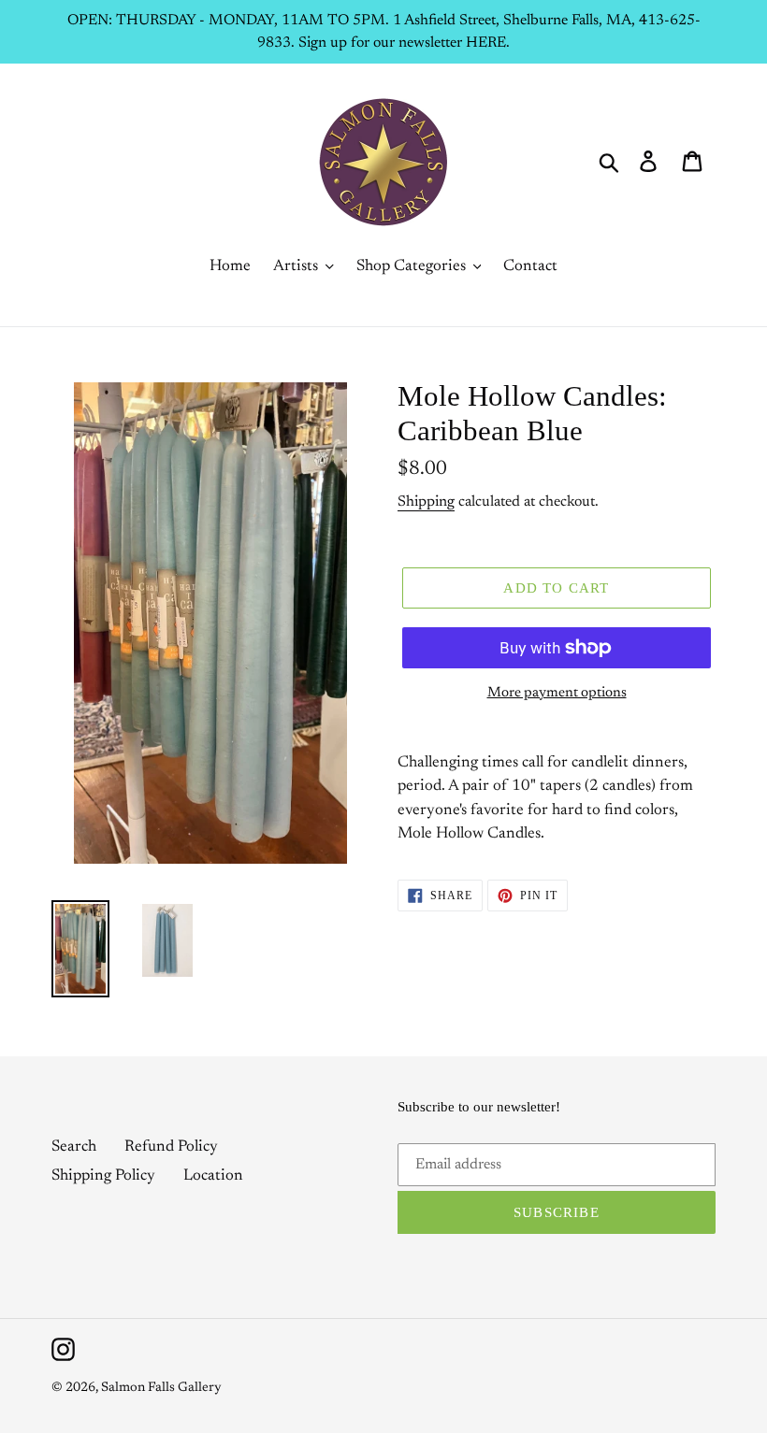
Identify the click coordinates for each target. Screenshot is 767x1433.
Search (73, 1147)
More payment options (557, 693)
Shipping (426, 501)
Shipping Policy (103, 1176)
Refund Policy (171, 1147)
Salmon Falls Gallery (161, 1388)
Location (213, 1176)
